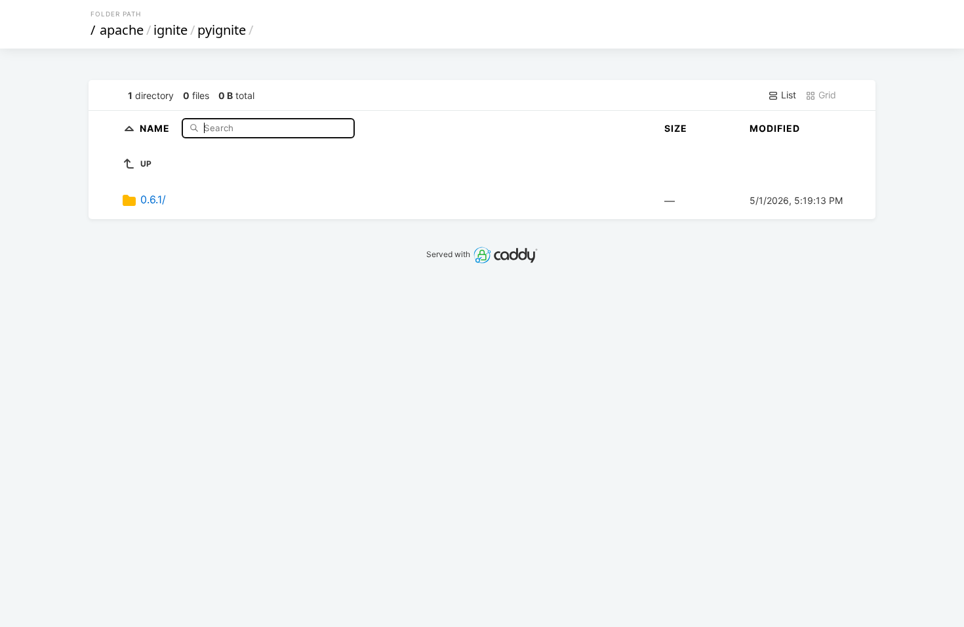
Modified (775, 128)
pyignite (221, 30)
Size (675, 128)
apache (122, 30)
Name (156, 127)
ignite (170, 30)
